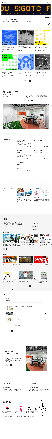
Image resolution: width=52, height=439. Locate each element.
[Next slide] (6, 249)
